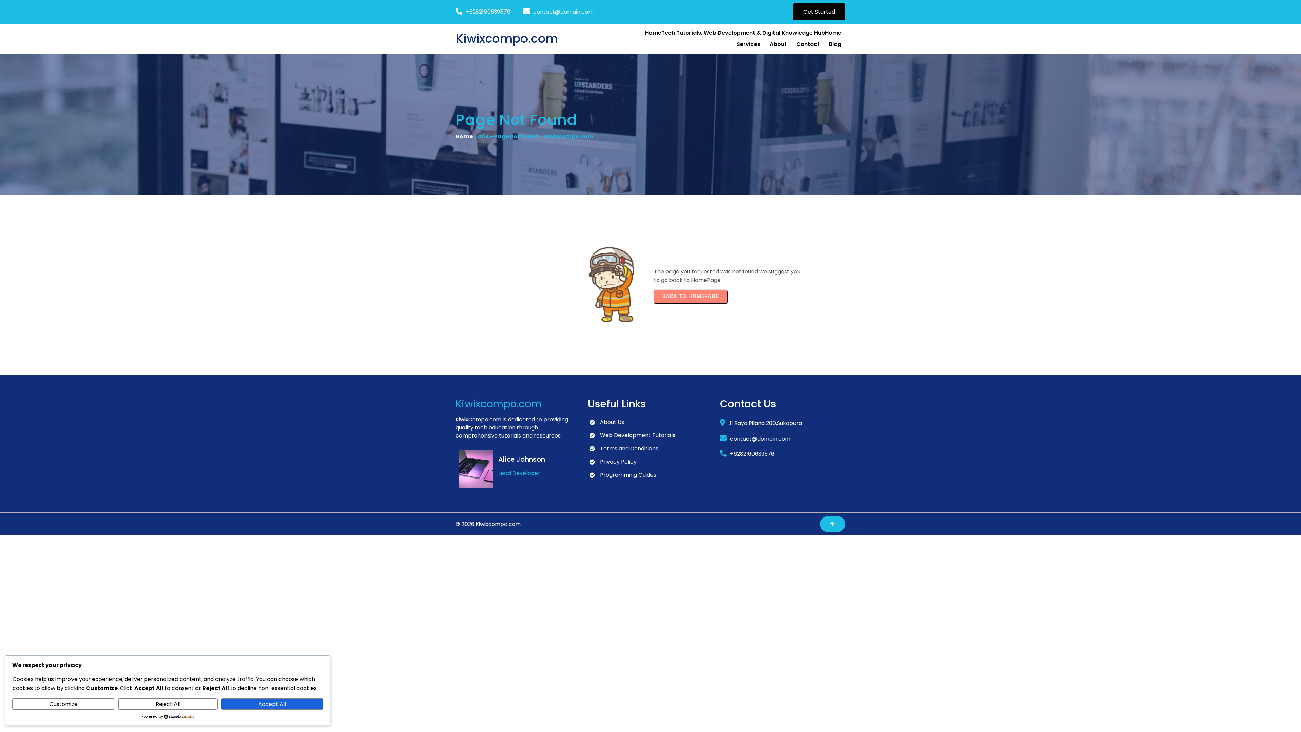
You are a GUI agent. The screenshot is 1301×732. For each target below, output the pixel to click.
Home (464, 136)
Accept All (272, 704)
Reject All (168, 704)
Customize (63, 704)
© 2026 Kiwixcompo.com (488, 524)
